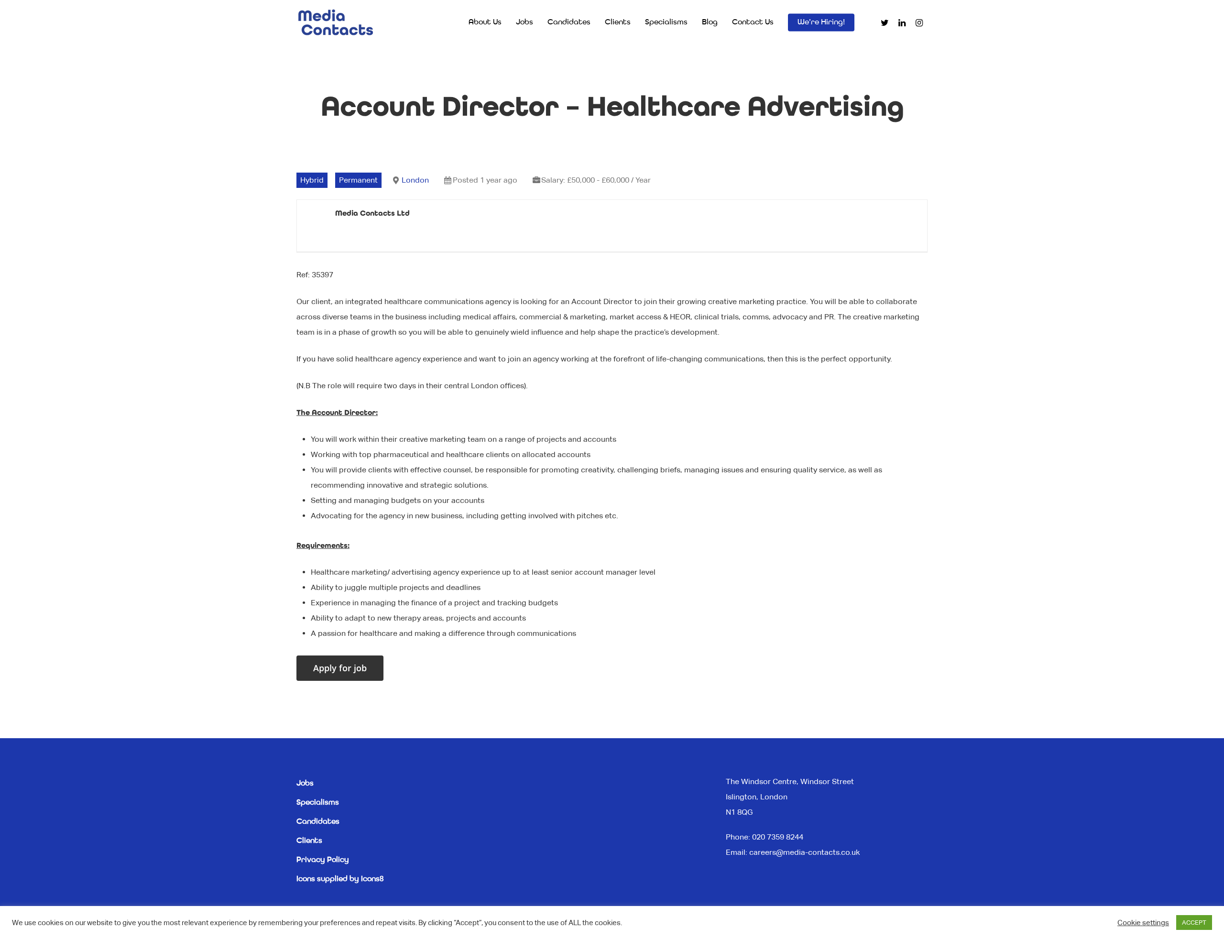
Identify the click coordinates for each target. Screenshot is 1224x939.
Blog (710, 22)
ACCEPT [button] (1194, 922)
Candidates (568, 22)
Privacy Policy (322, 860)
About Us (485, 22)
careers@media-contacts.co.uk (804, 852)
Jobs (524, 22)
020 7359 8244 (777, 836)
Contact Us (753, 22)
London (415, 180)
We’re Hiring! (821, 22)
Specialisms (666, 22)
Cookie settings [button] (1143, 922)
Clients (618, 22)
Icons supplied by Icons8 (339, 879)
